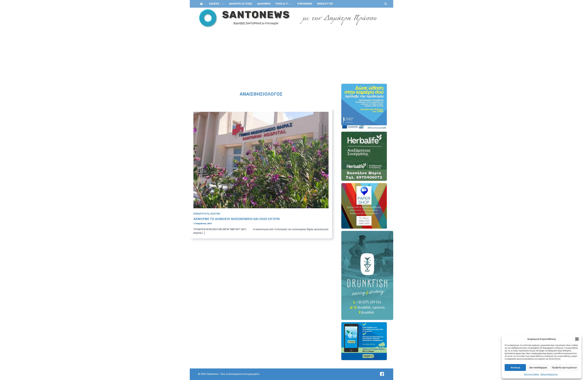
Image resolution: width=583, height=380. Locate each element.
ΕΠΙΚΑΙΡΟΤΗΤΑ (201, 214)
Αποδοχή (515, 367)
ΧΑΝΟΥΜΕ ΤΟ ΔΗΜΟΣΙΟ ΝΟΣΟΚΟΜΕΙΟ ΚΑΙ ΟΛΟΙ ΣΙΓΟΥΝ (236, 219)
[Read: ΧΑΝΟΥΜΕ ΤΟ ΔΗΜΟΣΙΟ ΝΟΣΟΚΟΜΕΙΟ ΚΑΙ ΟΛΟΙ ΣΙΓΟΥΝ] (261, 159)
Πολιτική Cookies (531, 374)
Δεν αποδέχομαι (538, 367)
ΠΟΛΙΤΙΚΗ (215, 214)
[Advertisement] (291, 51)
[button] (576, 339)
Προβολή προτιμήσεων (564, 367)
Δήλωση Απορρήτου (549, 374)
